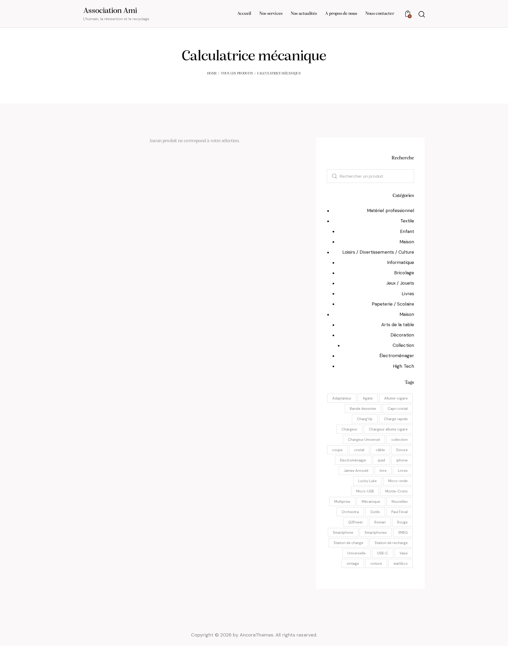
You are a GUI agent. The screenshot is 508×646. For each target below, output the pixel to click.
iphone (402, 460)
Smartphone (343, 532)
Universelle (356, 553)
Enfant (407, 231)
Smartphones (376, 532)
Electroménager (353, 460)
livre (383, 470)
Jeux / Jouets (400, 283)
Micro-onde (398, 481)
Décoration (402, 335)
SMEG (403, 532)
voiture (376, 563)
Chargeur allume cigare (388, 429)
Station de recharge (391, 543)
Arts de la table (397, 325)
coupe (337, 450)
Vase (404, 553)
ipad (381, 460)
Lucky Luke (367, 481)
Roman (380, 522)
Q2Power (355, 522)
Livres (408, 294)
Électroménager (396, 355)
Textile (407, 221)
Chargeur (349, 429)
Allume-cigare (396, 398)
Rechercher (331, 176)
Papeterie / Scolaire (393, 304)
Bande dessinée (363, 408)
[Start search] (421, 14)
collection (399, 439)
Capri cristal (398, 408)
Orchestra (350, 512)
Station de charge (348, 543)
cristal (359, 450)
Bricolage (404, 273)
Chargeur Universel (364, 439)
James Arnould (356, 470)
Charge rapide (396, 419)
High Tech (403, 366)
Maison (407, 242)
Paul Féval (399, 512)
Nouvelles (400, 501)
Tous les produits (237, 73)
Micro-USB (365, 491)
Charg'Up (365, 419)
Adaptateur (341, 398)
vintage (353, 563)
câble (380, 450)
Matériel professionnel (390, 210)
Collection (403, 345)
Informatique (400, 262)
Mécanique (371, 501)
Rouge (402, 522)
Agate (368, 398)
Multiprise (342, 501)
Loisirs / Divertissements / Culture (378, 252)
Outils (375, 512)
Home (212, 73)
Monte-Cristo (396, 491)
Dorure (402, 450)
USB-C (382, 553)
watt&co (400, 563)
